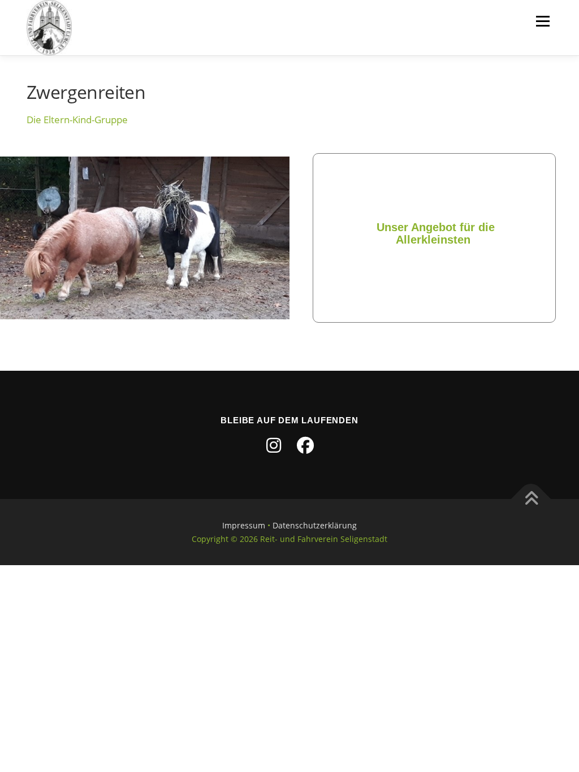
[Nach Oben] (531, 499)
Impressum (243, 525)
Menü (542, 21)
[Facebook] (305, 445)
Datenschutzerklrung (315, 525)
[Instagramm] (273, 445)
